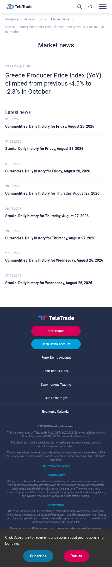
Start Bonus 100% (56, 371)
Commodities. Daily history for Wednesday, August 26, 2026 (54, 260)
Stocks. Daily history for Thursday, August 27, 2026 (47, 216)
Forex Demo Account (56, 358)
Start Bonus (56, 331)
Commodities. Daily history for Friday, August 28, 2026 (49, 126)
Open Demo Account (56, 344)
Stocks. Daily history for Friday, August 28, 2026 (44, 149)
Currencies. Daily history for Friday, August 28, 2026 (47, 171)
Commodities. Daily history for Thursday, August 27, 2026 (52, 193)
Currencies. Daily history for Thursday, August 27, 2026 (50, 238)
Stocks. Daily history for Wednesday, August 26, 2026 (48, 283)
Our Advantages (56, 398)
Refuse (76, 556)
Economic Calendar (56, 411)
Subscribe (38, 556)
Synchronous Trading (56, 384)
